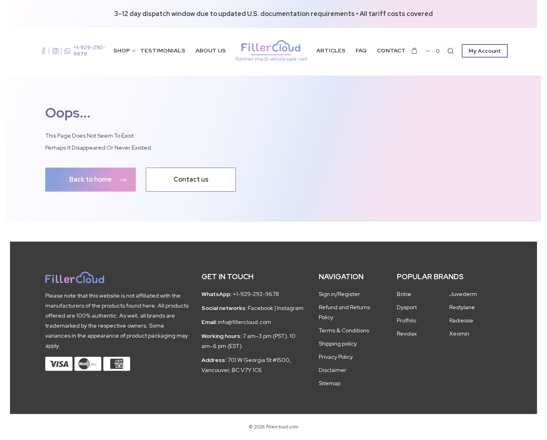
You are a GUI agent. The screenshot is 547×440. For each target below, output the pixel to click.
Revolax (407, 333)
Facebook (260, 308)
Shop (121, 50)
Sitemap (329, 383)
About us (210, 50)
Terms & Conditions (344, 330)
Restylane (462, 307)
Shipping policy (338, 343)
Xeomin (459, 333)
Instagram (290, 308)
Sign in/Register (339, 294)
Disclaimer (332, 370)
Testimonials (162, 50)
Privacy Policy (336, 356)
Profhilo (406, 320)
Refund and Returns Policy (344, 312)
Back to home (90, 179)
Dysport (407, 307)
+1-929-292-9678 (89, 50)
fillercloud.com (271, 58)
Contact (391, 50)
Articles (331, 50)
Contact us (191, 179)
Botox (404, 294)
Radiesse (461, 320)
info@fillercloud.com (244, 322)
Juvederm (463, 294)
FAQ (361, 50)
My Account (485, 50)
